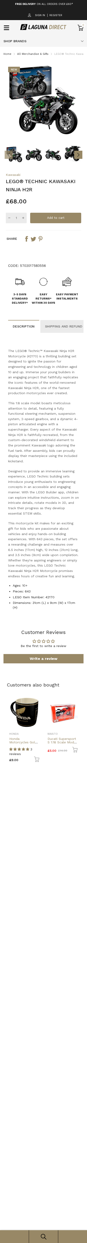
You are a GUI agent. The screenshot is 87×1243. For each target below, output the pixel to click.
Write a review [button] (43, 658)
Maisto (53, 733)
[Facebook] (26, 239)
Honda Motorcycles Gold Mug (23, 742)
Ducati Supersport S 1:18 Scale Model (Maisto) (62, 742)
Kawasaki (13, 175)
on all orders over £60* (44, 4)
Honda (14, 733)
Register (55, 15)
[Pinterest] (40, 239)
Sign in (40, 15)
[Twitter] (33, 239)
